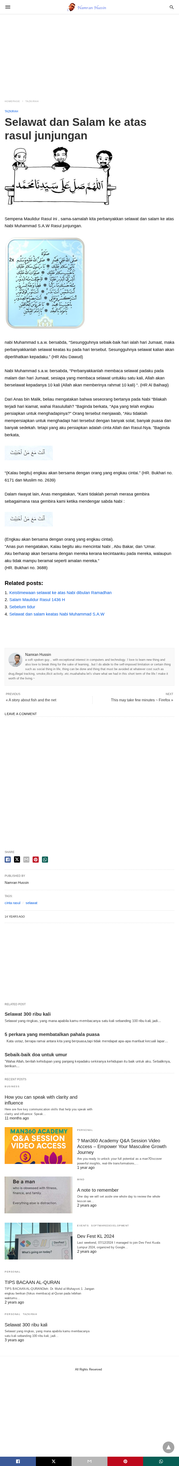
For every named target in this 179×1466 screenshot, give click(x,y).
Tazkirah (32, 101)
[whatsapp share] (45, 860)
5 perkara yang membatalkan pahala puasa (52, 1034)
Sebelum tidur (22, 607)
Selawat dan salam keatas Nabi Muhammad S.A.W (56, 614)
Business (12, 1086)
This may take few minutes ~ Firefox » (142, 700)
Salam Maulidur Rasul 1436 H (37, 599)
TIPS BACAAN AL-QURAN (32, 1282)
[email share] (26, 860)
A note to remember (98, 1190)
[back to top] (168, 1447)
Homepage (12, 101)
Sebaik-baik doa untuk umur (36, 1054)
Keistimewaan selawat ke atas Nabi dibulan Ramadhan (60, 592)
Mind (80, 1179)
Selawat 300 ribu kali (28, 1014)
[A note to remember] (38, 1195)
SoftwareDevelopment (110, 1225)
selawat (31, 903)
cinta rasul (12, 903)
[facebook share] (8, 860)
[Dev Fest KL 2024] (38, 1241)
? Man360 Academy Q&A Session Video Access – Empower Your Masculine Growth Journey (121, 1146)
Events (83, 1225)
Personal (85, 1130)
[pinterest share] (36, 860)
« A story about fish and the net (31, 700)
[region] (89, 54)
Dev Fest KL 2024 (95, 1236)
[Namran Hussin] (89, 7)
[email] (89, 1461)
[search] (171, 7)
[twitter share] (17, 859)
